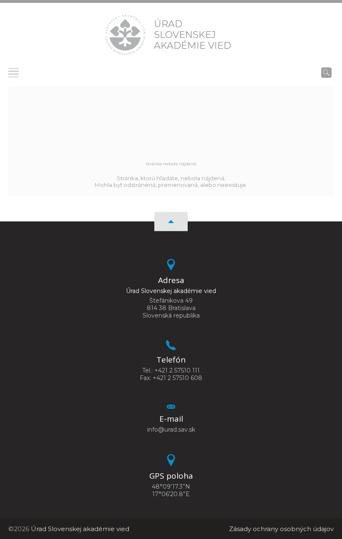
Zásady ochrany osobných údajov (281, 529)
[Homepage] (125, 35)
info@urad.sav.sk (171, 429)
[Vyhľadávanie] (326, 72)
